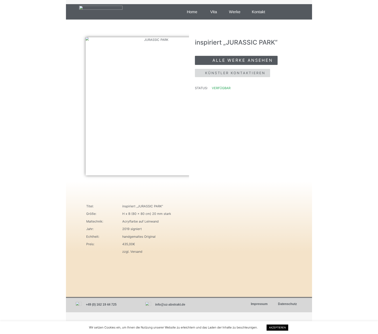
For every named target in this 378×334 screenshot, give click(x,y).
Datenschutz (287, 304)
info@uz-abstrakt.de (170, 304)
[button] (192, 12)
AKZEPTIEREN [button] (277, 327)
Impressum (259, 304)
